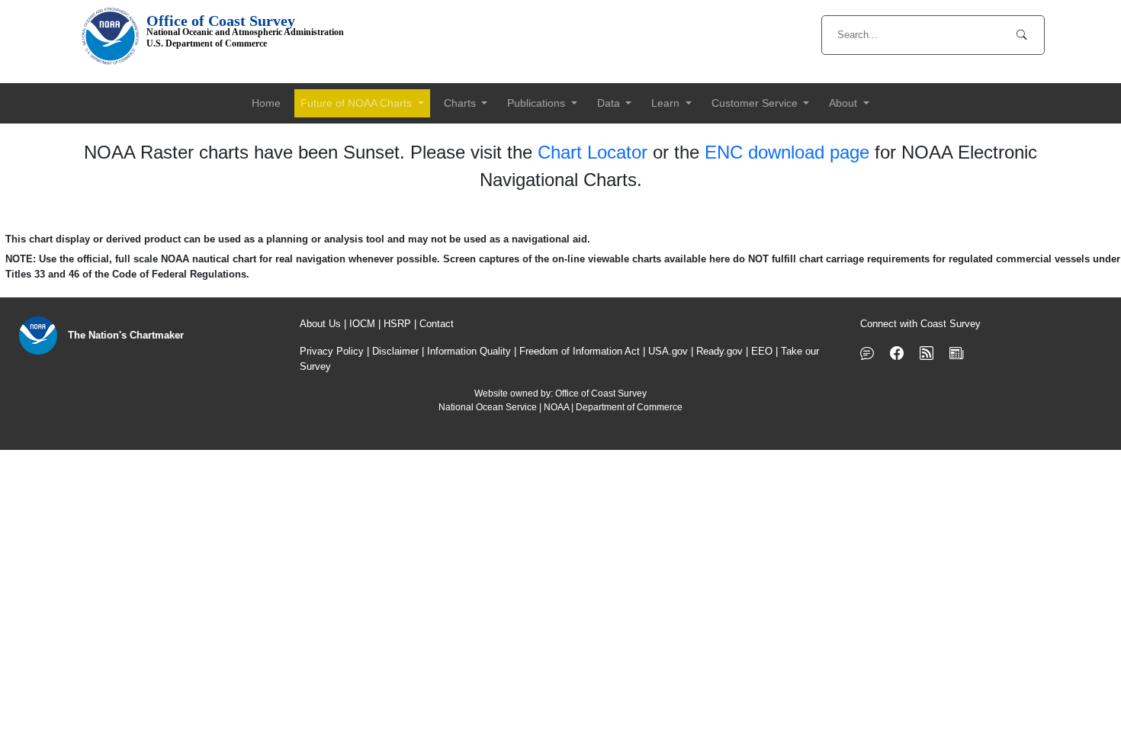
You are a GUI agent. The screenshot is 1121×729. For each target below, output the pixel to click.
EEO (761, 351)
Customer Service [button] (756, 103)
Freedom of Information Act (579, 351)
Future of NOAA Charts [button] (357, 103)
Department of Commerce (629, 407)
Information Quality (469, 351)
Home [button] (266, 103)
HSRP (397, 323)
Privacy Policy (332, 351)
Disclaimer (395, 351)
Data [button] (610, 103)
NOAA (556, 407)
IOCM (362, 323)
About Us (320, 323)
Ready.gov (719, 351)
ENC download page (787, 152)
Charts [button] (461, 103)
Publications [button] (537, 103)
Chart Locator (592, 152)
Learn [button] (667, 103)
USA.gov (668, 351)
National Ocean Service (487, 407)
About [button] (844, 103)
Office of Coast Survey (601, 393)
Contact (436, 323)
